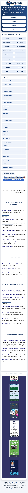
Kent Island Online (13, 482)
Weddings (7, 59)
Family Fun (8, 63)
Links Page (5, 131)
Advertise (20, 50)
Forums (14, 29)
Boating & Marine (20, 46)
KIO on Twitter (6, 160)
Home (7, 38)
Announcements (20, 55)
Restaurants (20, 42)
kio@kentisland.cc (14, 488)
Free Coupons (6, 106)
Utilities (5, 163)
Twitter (14, 21)
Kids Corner (20, 71)
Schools (8, 67)
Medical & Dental (20, 59)
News (20, 38)
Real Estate (8, 55)
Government (20, 63)
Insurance (5, 124)
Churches (20, 67)
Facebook (14, 17)
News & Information (8, 142)
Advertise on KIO (7, 80)
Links (7, 71)
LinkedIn (14, 25)
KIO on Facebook (7, 102)
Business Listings (7, 42)
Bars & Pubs (8, 46)
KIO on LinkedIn (7, 134)
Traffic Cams (6, 156)
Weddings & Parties (8, 167)
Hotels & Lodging (7, 50)
